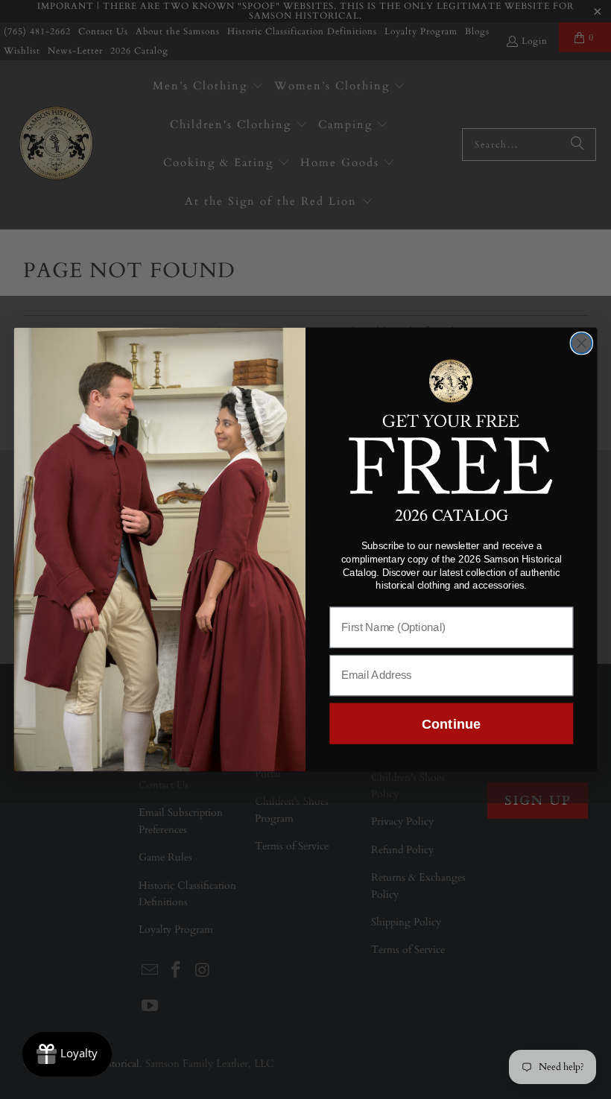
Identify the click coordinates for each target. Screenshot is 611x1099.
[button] (451, 424)
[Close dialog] (582, 343)
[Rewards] (67, 1054)
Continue (451, 723)
